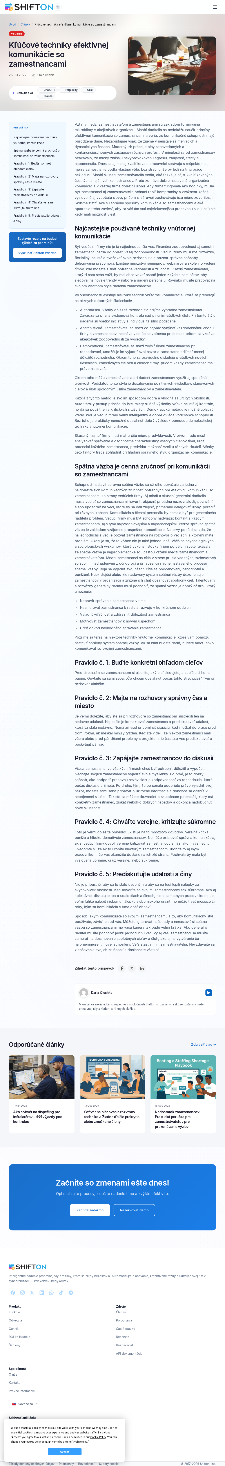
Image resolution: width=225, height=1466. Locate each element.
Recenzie (122, 1337)
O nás (13, 1374)
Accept (64, 1451)
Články (25, 24)
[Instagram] (22, 1293)
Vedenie (16, 33)
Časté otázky (125, 1329)
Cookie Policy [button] (98, 1437)
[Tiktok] (61, 1293)
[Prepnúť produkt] (58, 7)
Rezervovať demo (134, 1210)
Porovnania (124, 1320)
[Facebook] (122, 968)
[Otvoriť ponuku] (215, 7)
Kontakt (14, 1382)
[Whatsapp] (51, 1293)
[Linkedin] (42, 1293)
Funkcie (14, 1312)
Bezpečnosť (124, 1345)
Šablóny (14, 1345)
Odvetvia (15, 1320)
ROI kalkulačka (19, 1337)
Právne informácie (22, 1391)
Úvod (12, 24)
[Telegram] (71, 1293)
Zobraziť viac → (203, 1044)
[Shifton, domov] (27, 1267)
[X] (132, 968)
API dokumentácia (129, 1353)
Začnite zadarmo (89, 1210)
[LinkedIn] (142, 968)
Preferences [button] (80, 1441)
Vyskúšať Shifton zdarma (37, 253)
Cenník (14, 1329)
